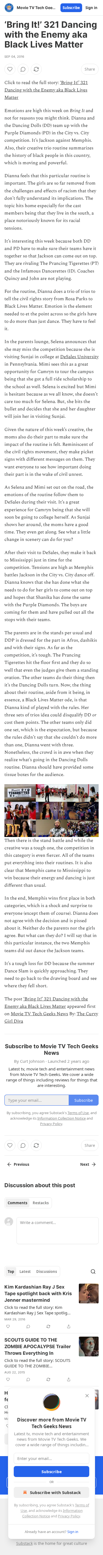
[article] (51, 1307)
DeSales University (79, 356)
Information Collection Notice (61, 1118)
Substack (24, 1543)
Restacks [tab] (41, 1202)
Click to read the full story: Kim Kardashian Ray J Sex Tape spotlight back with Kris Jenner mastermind (37, 1309)
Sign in (91, 7)
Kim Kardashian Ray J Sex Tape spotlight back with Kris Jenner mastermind (38, 1293)
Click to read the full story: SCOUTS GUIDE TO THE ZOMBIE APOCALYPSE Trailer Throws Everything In (37, 1363)
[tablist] (28, 1202)
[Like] (9, 69)
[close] (87, 1395)
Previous (21, 1164)
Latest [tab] (25, 1271)
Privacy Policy (69, 1516)
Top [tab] (11, 1271)
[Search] (93, 1271)
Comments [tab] (17, 1202)
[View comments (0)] (23, 69)
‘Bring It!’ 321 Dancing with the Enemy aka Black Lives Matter (46, 90)
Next (84, 1164)
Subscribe (71, 7)
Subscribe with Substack (55, 1492)
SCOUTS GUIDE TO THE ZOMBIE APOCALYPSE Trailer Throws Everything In (37, 1346)
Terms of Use (78, 1112)
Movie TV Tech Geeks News (39, 1013)
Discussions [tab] (46, 1271)
